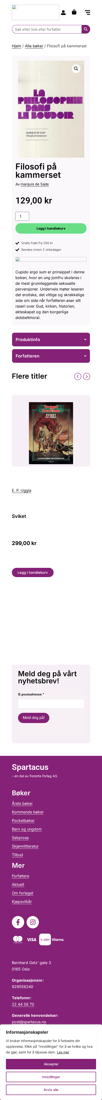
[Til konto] (63, 12)
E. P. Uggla (21, 490)
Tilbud (17, 854)
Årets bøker (22, 803)
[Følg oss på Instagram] (33, 922)
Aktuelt (18, 884)
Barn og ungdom (27, 829)
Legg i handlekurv (51, 228)
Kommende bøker (28, 812)
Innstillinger (51, 1077)
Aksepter (51, 1064)
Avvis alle (51, 1090)
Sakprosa (20, 837)
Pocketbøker (23, 820)
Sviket (19, 516)
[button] (87, 13)
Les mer (63, 1052)
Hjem (16, 45)
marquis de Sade (35, 184)
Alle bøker (34, 45)
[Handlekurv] (75, 12)
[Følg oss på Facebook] (18, 922)
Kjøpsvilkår (22, 901)
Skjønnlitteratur (25, 846)
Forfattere (20, 875)
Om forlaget (22, 893)
